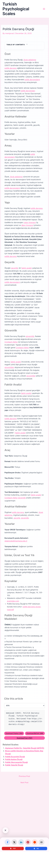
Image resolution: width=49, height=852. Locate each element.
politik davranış (11, 68)
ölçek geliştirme (29, 60)
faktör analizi (26, 268)
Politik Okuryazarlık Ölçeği (16, 762)
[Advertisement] (24, 823)
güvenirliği (30, 336)
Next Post (24, 782)
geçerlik (17, 518)
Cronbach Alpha (11, 342)
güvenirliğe (30, 376)
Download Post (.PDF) (24, 738)
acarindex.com (13, 601)
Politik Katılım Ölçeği (13, 759)
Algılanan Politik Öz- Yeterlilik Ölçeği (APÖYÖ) (24, 748)
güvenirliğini (9, 367)
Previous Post (24, 776)
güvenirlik (22, 498)
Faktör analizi (20, 433)
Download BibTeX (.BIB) (35, 733)
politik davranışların (32, 80)
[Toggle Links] (5, 830)
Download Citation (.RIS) (14, 733)
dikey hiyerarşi (27, 225)
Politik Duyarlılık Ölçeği (15, 757)
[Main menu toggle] (44, 9)
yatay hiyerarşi (30, 222)
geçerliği (14, 268)
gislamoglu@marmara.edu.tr (16, 541)
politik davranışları (28, 91)
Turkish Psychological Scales (16, 9)
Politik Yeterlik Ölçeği (14, 765)
